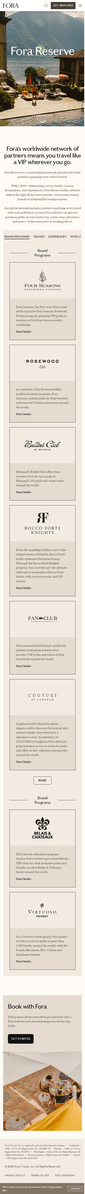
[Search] (46, 5)
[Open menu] (80, 5)
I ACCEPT (75, 1188)
